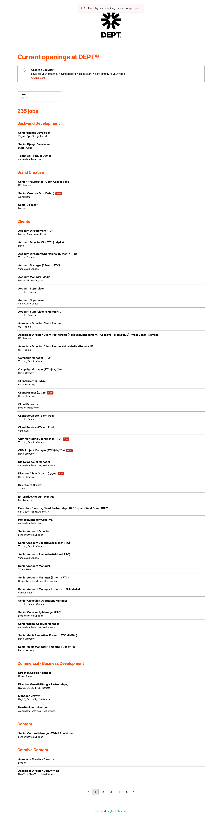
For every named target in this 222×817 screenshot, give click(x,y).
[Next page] (133, 792)
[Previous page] (88, 792)
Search (24, 94)
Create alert (38, 77)
